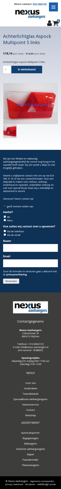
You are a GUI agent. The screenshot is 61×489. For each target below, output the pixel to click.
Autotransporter (30, 432)
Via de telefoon (15, 231)
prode (53, 484)
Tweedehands (30, 393)
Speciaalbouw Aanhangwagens (30, 399)
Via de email (13, 235)
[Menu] (53, 6)
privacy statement (14, 484)
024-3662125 (40, 4)
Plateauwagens (30, 465)
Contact (30, 409)
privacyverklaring (16, 274)
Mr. (9, 217)
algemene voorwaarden (42, 481)
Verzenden (11, 281)
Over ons (30, 383)
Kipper (30, 454)
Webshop (30, 415)
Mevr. (10, 220)
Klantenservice (30, 404)
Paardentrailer (30, 459)
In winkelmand (27, 69)
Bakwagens (30, 443)
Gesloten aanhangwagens (30, 448)
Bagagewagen (30, 438)
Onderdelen (30, 388)
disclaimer (30, 484)
